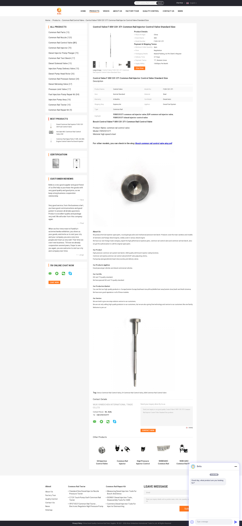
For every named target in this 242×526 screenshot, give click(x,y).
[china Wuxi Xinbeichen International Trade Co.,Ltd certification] (55, 163)
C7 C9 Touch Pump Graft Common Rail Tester (85, 498)
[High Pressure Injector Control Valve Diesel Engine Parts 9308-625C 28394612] (143, 450)
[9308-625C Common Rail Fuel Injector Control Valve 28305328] (184, 450)
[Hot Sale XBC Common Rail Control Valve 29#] (51, 133)
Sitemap (48, 510)
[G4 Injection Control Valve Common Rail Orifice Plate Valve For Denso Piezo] (102, 450)
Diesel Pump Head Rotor (59, 74)
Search (160, 3)
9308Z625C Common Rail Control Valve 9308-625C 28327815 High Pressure (163, 462)
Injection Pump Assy (58, 99)
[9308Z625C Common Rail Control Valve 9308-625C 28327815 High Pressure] (163, 450)
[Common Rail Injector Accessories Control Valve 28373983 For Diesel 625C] (122, 450)
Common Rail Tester (58, 105)
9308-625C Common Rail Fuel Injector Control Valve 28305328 (183, 462)
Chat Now (179, 3)
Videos (106, 11)
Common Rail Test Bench (60, 58)
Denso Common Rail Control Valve (109, 393)
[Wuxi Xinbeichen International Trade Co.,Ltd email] (52, 273)
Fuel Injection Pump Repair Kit (62, 94)
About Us (117, 11)
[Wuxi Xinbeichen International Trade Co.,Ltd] (59, 11)
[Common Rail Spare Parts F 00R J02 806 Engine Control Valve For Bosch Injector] (51, 140)
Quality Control (151, 11)
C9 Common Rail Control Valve (132, 393)
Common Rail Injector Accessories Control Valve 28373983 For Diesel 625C (122, 462)
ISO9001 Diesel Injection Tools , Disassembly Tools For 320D (120, 498)
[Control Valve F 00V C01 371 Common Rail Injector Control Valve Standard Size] (110, 45)
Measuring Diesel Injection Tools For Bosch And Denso (122, 492)
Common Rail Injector (58, 48)
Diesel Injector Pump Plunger (61, 53)
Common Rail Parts (57, 32)
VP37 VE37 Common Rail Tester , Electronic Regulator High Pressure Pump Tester (86, 505)
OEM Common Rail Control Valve (155, 393)
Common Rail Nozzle (58, 37)
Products (94, 11)
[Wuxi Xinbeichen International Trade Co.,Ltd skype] (72, 273)
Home (83, 11)
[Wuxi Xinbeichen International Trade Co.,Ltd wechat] (65, 273)
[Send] (236, 522)
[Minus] (235, 466)
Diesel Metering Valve (58, 84)
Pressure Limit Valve (58, 89)
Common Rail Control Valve (73, 20)
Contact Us (168, 11)
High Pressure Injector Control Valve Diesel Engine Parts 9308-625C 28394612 (143, 462)
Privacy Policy (77, 523)
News (180, 11)
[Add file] (192, 522)
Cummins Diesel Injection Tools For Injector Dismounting (121, 505)
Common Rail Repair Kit (59, 110)
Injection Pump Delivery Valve (62, 68)
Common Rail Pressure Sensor (62, 79)
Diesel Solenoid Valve (58, 63)
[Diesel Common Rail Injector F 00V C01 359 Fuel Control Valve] (51, 126)
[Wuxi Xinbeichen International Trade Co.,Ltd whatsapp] (58, 273)
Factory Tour (132, 11)
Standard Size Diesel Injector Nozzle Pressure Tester (84, 492)
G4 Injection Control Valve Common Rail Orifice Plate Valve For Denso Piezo (102, 462)
